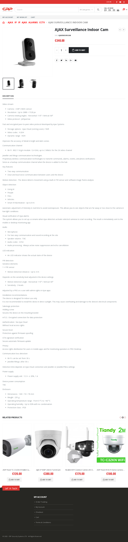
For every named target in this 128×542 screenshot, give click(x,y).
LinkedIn (66, 60)
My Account (7, 17)
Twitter (62, 60)
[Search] (98, 9)
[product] (17, 444)
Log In (108, 2)
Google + (71, 60)
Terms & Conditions (43, 522)
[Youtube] (120, 2)
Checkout (39, 512)
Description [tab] (8, 96)
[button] (120, 417)
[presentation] (3, 52)
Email (76, 60)
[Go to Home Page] (3, 22)
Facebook (57, 60)
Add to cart (80, 50)
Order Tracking (41, 502)
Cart (33, 17)
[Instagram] (124, 2)
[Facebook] (116, 2)
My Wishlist (22, 17)
